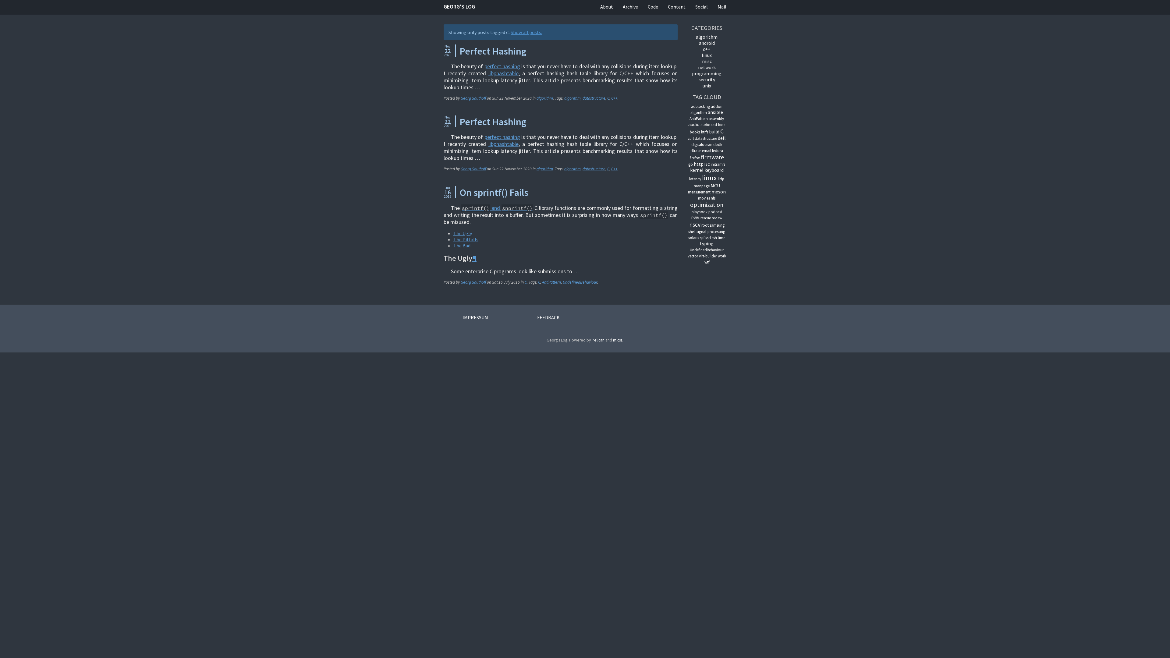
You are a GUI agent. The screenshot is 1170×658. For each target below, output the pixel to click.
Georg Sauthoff (473, 98)
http (699, 164)
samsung (717, 225)
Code (653, 7)
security (707, 79)
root (705, 225)
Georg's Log (459, 6)
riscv (694, 224)
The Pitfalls (465, 239)
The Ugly (462, 233)
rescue (705, 218)
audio (694, 124)
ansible (715, 112)
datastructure (594, 98)
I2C (707, 164)
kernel (697, 170)
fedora (717, 150)
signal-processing (711, 231)
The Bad (461, 245)
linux (707, 55)
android (707, 43)
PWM (695, 218)
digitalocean (701, 144)
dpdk (717, 144)
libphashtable (503, 73)
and (497, 207)
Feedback (548, 317)
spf (702, 237)
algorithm (545, 98)
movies (704, 198)
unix (707, 86)
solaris (693, 237)
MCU (715, 185)
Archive (630, 7)
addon (716, 106)
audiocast (708, 124)
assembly (716, 118)
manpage (702, 186)
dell (722, 138)
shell (692, 231)
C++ (614, 98)
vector (693, 256)
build (714, 132)
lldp (721, 179)
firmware (712, 157)
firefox (695, 158)
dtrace (695, 150)
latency (695, 179)
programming (707, 73)
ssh (714, 237)
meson (718, 192)
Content (677, 7)
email (706, 150)
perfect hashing (502, 66)
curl (691, 138)
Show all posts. (526, 32)
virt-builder (708, 256)
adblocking (700, 106)
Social (701, 7)
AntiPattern (551, 282)
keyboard (714, 170)
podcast (715, 211)
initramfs (718, 164)
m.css (617, 340)
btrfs (704, 132)
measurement (699, 192)
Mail (722, 7)
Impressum (475, 317)
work (722, 256)
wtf (706, 262)
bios (721, 124)
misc (707, 61)
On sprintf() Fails (493, 192)
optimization (706, 204)
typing (707, 243)
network (707, 67)
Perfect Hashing (492, 51)
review (717, 218)
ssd (708, 237)
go (690, 164)
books (695, 132)
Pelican (598, 340)
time (721, 237)
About (606, 7)
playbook (699, 211)
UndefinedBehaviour (580, 282)
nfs (713, 198)
